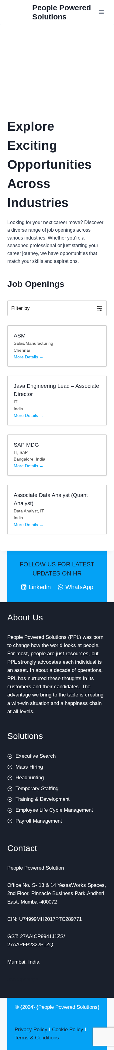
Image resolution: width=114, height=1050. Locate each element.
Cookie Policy (67, 1029)
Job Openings (23, 979)
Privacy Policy (31, 1029)
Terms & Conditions (37, 1038)
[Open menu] (101, 12)
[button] (57, 308)
